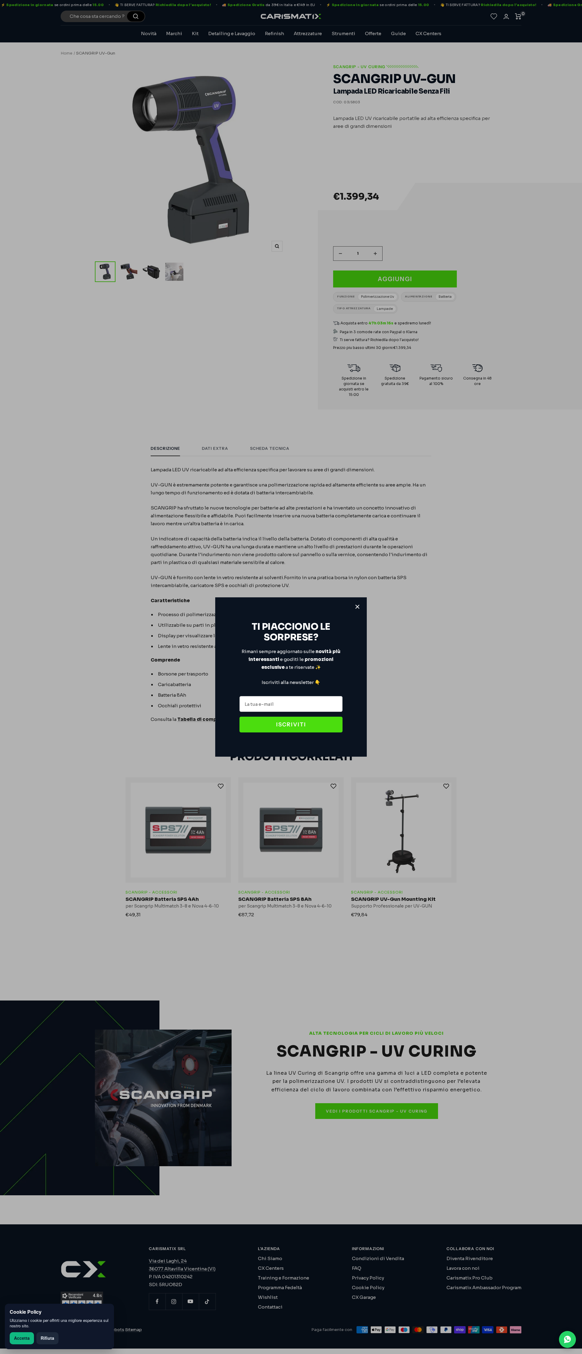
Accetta (22, 1338)
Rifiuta (47, 1338)
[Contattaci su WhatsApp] (567, 1339)
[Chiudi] (357, 607)
